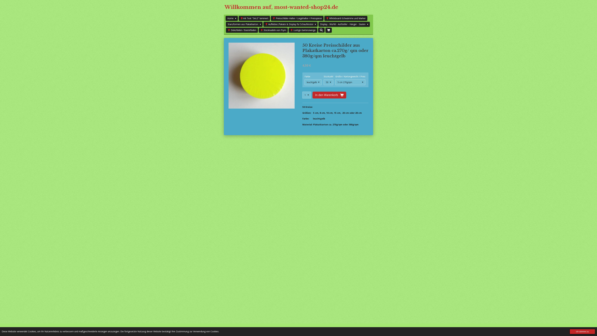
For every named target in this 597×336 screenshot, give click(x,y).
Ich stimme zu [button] (582, 331)
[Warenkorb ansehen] (328, 30)
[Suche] (321, 30)
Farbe (307, 76)
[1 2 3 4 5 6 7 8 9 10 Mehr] (306, 95)
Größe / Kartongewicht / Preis (350, 76)
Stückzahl (328, 76)
